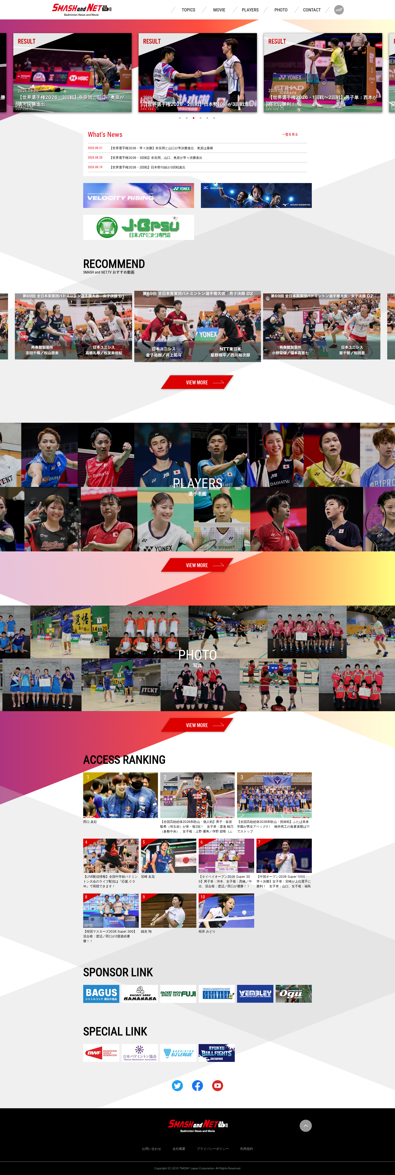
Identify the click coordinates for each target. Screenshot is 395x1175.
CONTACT (312, 10)
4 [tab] (201, 118)
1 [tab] (180, 118)
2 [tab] (187, 118)
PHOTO (281, 10)
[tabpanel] (197, 72)
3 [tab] (194, 118)
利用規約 (246, 1149)
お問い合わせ (151, 1149)
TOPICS (188, 10)
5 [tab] (208, 118)
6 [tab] (214, 118)
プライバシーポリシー (213, 1149)
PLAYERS (250, 10)
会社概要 (179, 1149)
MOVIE (219, 10)
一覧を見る (290, 134)
